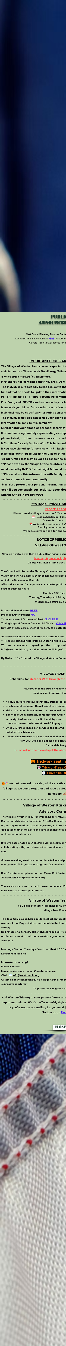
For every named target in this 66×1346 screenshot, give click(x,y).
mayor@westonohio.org (41, 971)
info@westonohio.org (14, 649)
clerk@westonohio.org (31, 877)
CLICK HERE (51, 619)
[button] (59, 1027)
